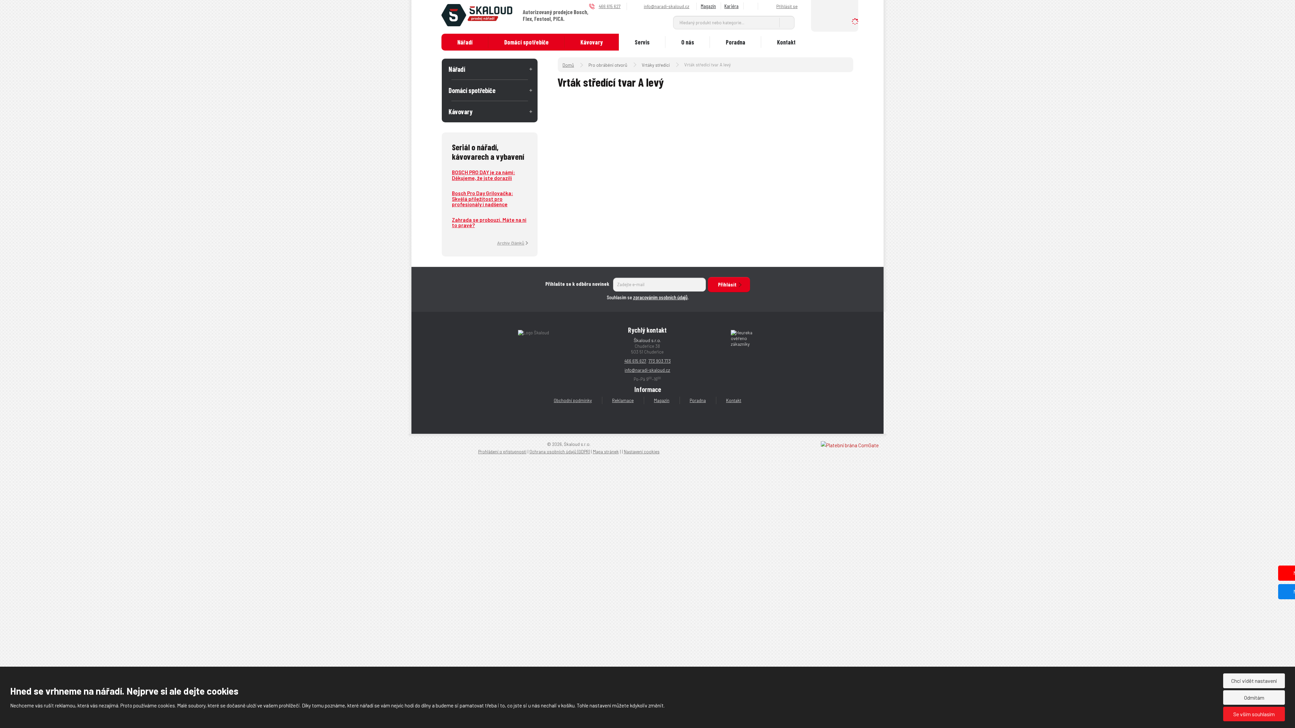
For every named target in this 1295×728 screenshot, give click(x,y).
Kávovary (591, 42)
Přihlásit (727, 284)
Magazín (708, 6)
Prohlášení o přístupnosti (502, 451)
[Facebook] (751, 6)
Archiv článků (510, 243)
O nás (687, 42)
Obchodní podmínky (573, 400)
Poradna (735, 42)
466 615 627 (635, 361)
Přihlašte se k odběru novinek (577, 283)
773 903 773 (660, 361)
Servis (642, 42)
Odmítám (1254, 697)
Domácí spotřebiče (526, 42)
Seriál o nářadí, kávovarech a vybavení (488, 151)
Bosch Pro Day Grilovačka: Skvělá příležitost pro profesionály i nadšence (482, 198)
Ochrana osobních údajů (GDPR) (559, 451)
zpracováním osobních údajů (660, 297)
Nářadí (464, 42)
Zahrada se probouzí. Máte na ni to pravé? (489, 223)
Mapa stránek (606, 451)
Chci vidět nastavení (1254, 680)
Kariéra (731, 6)
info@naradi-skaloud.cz (647, 370)
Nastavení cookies (642, 451)
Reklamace (623, 400)
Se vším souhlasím (1254, 714)
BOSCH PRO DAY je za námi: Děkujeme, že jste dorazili (483, 175)
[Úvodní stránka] (476, 14)
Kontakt (786, 42)
